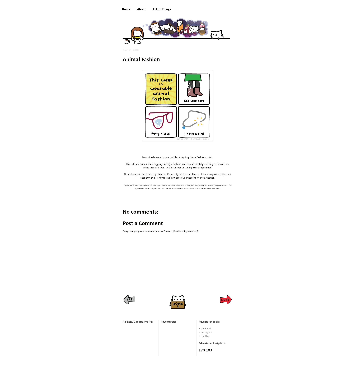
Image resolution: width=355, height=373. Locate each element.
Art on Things (162, 9)
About (141, 9)
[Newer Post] (129, 300)
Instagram (206, 332)
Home (126, 9)
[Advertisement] (136, 342)
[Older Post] (225, 300)
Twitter (205, 335)
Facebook (206, 328)
